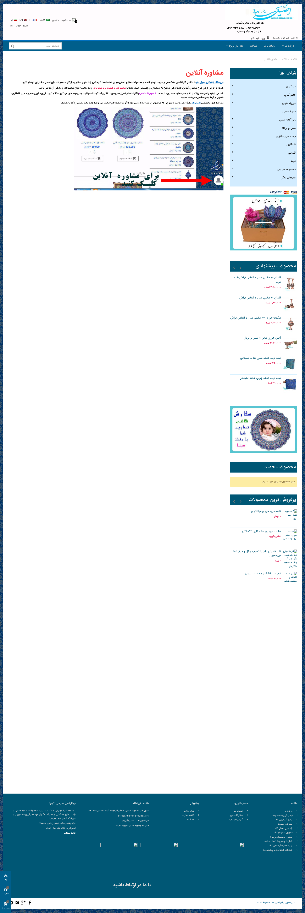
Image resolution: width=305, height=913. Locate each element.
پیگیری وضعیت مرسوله (281, 837)
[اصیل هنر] (261, 12)
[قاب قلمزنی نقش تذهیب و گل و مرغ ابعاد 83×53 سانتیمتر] (290, 559)
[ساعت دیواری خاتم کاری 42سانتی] (290, 537)
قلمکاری (291, 144)
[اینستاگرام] (17, 903)
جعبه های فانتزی (286, 136)
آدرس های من (236, 820)
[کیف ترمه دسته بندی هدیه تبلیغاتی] (290, 364)
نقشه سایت (188, 815)
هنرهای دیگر (288, 177)
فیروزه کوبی (289, 103)
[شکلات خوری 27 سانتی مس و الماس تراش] (290, 324)
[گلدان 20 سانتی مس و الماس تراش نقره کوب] (290, 284)
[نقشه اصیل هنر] (264, 672)
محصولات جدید (280, 467)
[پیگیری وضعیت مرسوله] (264, 620)
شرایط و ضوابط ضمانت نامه (279, 841)
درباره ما (289, 45)
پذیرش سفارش (285, 824)
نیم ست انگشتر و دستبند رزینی (263, 574)
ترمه (293, 161)
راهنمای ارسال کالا (284, 828)
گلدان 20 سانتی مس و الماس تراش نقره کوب (257, 280)
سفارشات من (237, 815)
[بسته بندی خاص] (264, 222)
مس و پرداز (289, 128)
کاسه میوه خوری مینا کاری (266, 511)
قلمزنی (292, 152)
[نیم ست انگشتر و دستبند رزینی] (290, 580)
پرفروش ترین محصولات (272, 500)
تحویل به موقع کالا (283, 833)
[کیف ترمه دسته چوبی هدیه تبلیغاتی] (290, 384)
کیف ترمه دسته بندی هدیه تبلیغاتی (260, 358)
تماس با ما (189, 811)
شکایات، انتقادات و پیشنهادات (278, 850)
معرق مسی (289, 111)
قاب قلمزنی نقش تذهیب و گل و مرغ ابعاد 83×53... (256, 554)
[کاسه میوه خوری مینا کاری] (290, 517)
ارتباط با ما (270, 45)
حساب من (238, 811)
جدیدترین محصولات (282, 815)
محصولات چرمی (286, 169)
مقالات (253, 45)
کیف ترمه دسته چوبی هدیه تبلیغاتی (260, 378)
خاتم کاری (290, 95)
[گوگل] (23, 903)
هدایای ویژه (236, 45)
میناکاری (291, 86)
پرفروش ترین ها (284, 820)
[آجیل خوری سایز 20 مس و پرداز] (290, 344)
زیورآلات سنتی (287, 119)
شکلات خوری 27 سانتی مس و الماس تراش (255, 318)
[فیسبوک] (30, 903)
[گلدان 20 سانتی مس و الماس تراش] (290, 304)
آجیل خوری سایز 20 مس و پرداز (262, 338)
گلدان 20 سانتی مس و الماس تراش (260, 298)
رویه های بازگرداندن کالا (281, 846)
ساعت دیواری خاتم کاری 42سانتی (261, 531)
